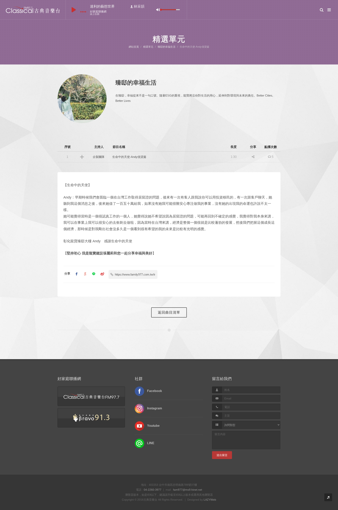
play (74, 9)
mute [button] (158, 9)
